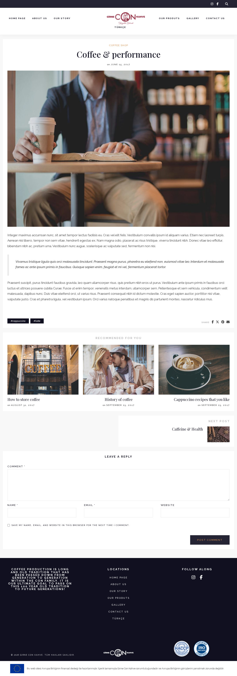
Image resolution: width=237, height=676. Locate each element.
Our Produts (169, 18)
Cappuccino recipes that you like (202, 399)
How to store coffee (23, 399)
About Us (39, 18)
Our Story (62, 18)
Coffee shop (118, 45)
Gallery (192, 18)
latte (37, 321)
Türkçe (120, 27)
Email (89, 505)
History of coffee (119, 399)
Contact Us (215, 18)
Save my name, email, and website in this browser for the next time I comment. (70, 525)
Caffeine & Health (187, 428)
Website (168, 505)
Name (12, 505)
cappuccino (19, 321)
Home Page (17, 18)
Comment (16, 466)
